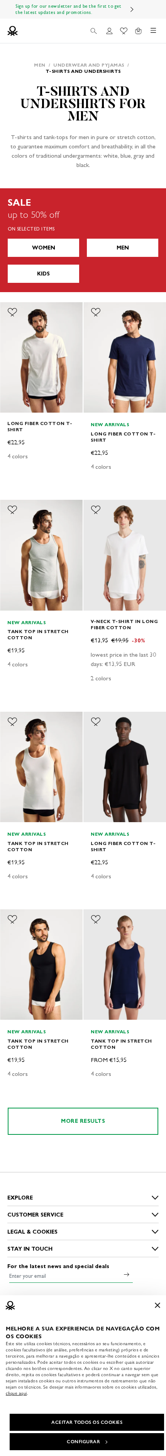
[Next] (132, 9)
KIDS (43, 273)
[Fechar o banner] (157, 1305)
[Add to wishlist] (12, 312)
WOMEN (43, 247)
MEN (123, 247)
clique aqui (16, 1393)
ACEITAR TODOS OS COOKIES (86, 1422)
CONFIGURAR (83, 1441)
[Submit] (126, 1274)
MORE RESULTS (83, 1121)
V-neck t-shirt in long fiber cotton (124, 624)
